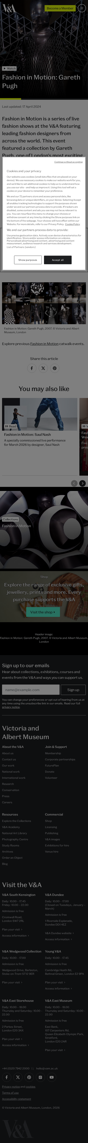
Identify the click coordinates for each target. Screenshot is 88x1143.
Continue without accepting (68, 161)
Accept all (58, 260)
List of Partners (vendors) (21, 247)
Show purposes (27, 260)
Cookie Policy (72, 224)
